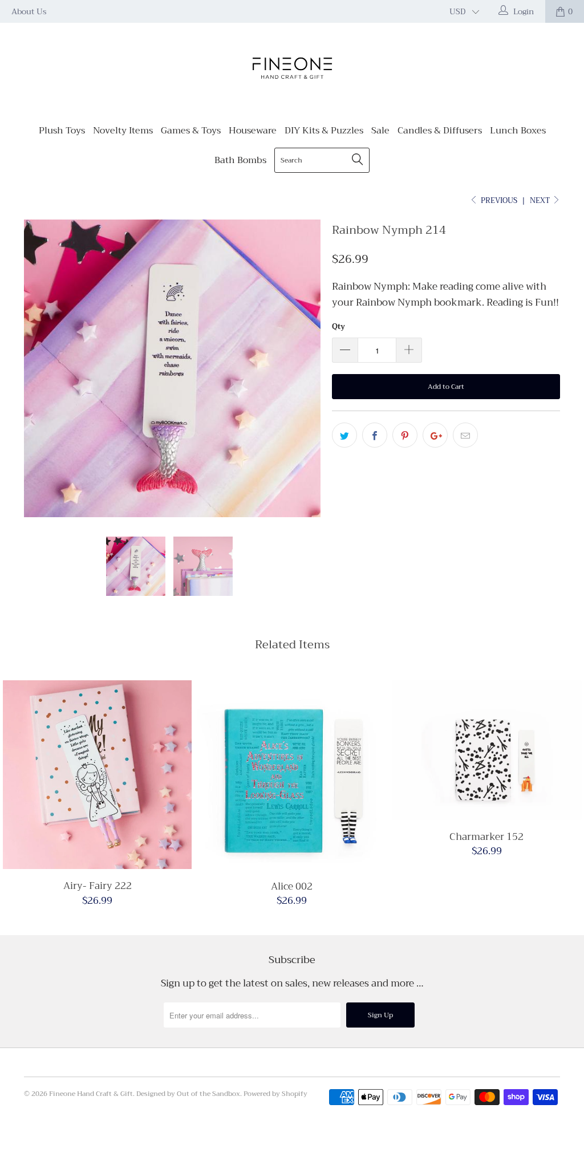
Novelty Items (123, 131)
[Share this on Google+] (435, 435)
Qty (338, 326)
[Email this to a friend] (465, 435)
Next (540, 200)
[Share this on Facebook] (374, 435)
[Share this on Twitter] (344, 435)
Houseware (253, 131)
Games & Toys (191, 131)
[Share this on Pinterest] (404, 435)
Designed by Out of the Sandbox (188, 1093)
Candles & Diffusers (440, 131)
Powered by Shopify (275, 1093)
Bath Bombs (240, 160)
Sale (380, 131)
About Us (29, 11)
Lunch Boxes (518, 131)
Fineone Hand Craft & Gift (91, 1093)
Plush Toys (62, 131)
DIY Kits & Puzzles (324, 131)
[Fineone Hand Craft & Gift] (292, 69)
